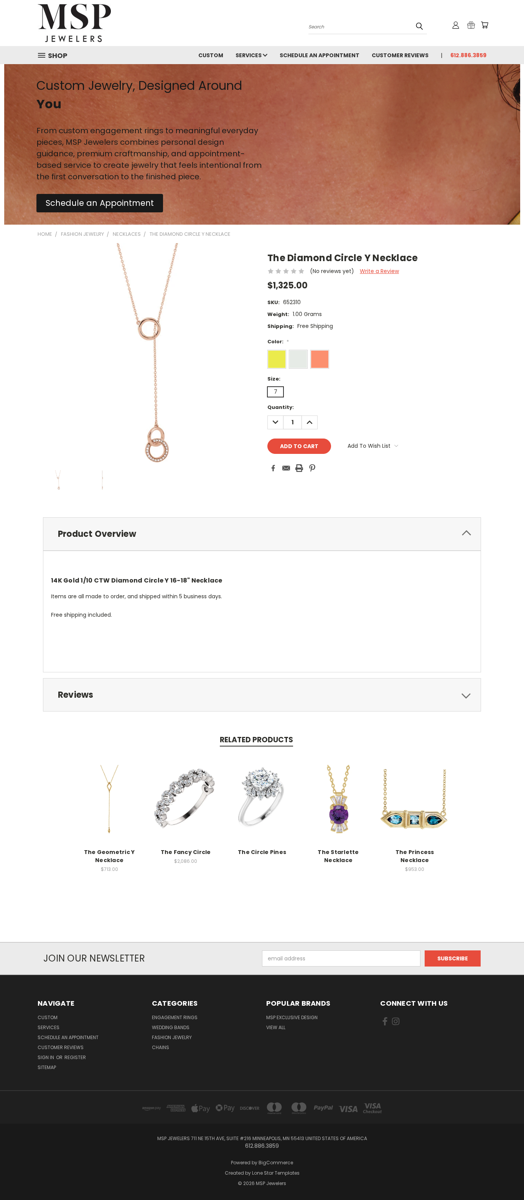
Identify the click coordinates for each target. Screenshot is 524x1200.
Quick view (109, 791)
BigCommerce (276, 1162)
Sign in (46, 1057)
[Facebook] (273, 468)
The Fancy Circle (186, 852)
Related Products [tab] (256, 740)
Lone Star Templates (276, 1173)
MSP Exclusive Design (292, 1017)
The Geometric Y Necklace (109, 856)
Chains (160, 1047)
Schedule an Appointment (319, 55)
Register (75, 1057)
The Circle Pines (262, 852)
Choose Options (109, 805)
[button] (99, 203)
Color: (278, 341)
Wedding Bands (170, 1027)
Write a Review (379, 271)
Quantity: (280, 407)
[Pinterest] (312, 468)
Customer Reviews (400, 55)
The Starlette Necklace (338, 856)
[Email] (286, 468)
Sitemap (47, 1067)
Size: (273, 378)
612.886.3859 (468, 55)
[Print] (299, 468)
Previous (503, 1176)
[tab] (262, 534)
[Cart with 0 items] (484, 25)
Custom (210, 55)
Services (249, 55)
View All (275, 1027)
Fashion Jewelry (172, 1037)
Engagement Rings (175, 1017)
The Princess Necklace (414, 856)
